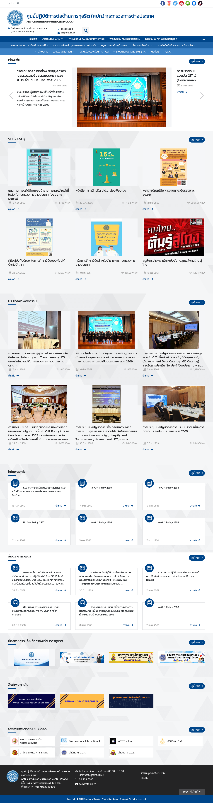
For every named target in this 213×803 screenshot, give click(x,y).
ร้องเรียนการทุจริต (62, 51)
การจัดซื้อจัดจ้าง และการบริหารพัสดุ (176, 45)
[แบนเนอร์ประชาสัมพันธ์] (31, 657)
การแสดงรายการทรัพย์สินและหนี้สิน (29, 45)
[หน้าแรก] (15, 18)
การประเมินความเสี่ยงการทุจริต (161, 39)
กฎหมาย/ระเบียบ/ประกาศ (114, 45)
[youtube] (181, 5)
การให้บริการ (41, 51)
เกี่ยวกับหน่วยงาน (51, 39)
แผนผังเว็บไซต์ (189, 791)
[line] (188, 5)
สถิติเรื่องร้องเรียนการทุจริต (94, 51)
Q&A (168, 51)
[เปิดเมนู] (204, 39)
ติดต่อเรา (155, 51)
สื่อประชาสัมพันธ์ (141, 45)
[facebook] (163, 5)
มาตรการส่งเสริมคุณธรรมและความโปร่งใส (74, 45)
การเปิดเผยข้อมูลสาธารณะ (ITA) (130, 51)
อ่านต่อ (24, 91)
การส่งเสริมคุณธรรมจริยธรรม (124, 39)
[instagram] (169, 5)
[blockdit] (194, 5)
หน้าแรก (33, 39)
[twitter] (175, 5)
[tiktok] (200, 5)
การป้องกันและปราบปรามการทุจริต (86, 39)
